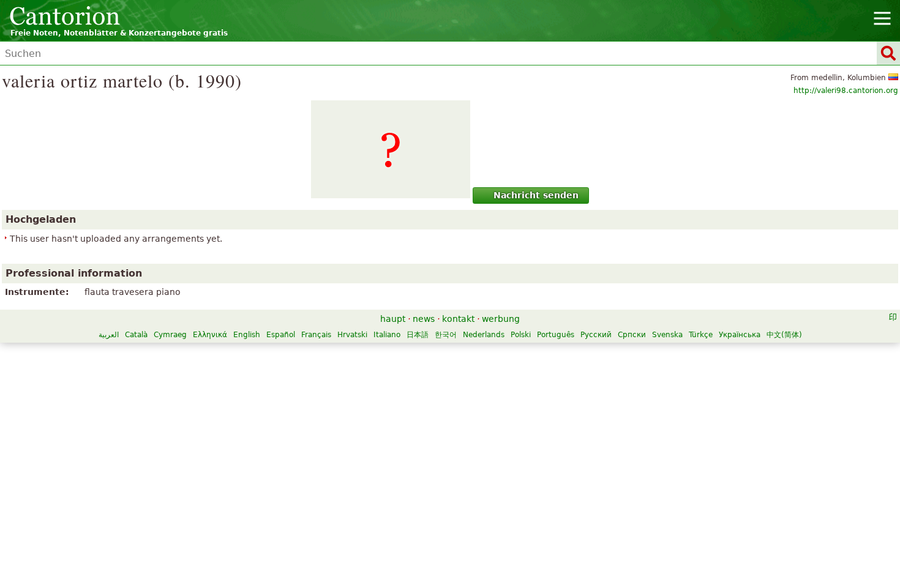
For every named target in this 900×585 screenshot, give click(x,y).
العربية (109, 334)
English (246, 334)
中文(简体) (784, 334)
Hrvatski (352, 334)
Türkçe (701, 334)
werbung (501, 319)
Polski (521, 334)
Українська (739, 334)
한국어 (446, 334)
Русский (596, 334)
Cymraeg (170, 334)
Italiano (386, 334)
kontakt (458, 319)
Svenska (667, 334)
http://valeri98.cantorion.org (845, 90)
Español (280, 334)
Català (136, 334)
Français (316, 334)
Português (555, 334)
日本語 (418, 334)
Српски (632, 334)
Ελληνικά (210, 334)
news (424, 319)
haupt (392, 319)
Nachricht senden (536, 195)
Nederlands (483, 334)
